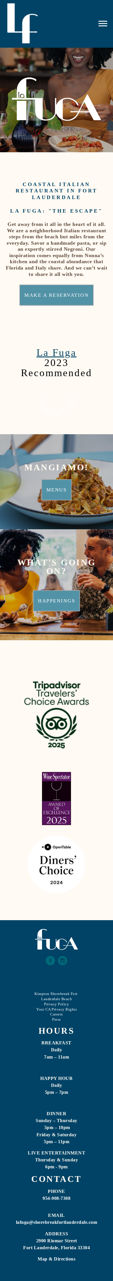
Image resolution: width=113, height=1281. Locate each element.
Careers (56, 1014)
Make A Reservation (56, 295)
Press (56, 1019)
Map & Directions (56, 1258)
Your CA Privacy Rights (56, 1009)
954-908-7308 (56, 1198)
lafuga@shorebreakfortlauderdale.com (56, 1222)
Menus (56, 490)
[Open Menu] (103, 23)
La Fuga (56, 352)
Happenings (56, 601)
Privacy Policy (56, 1004)
